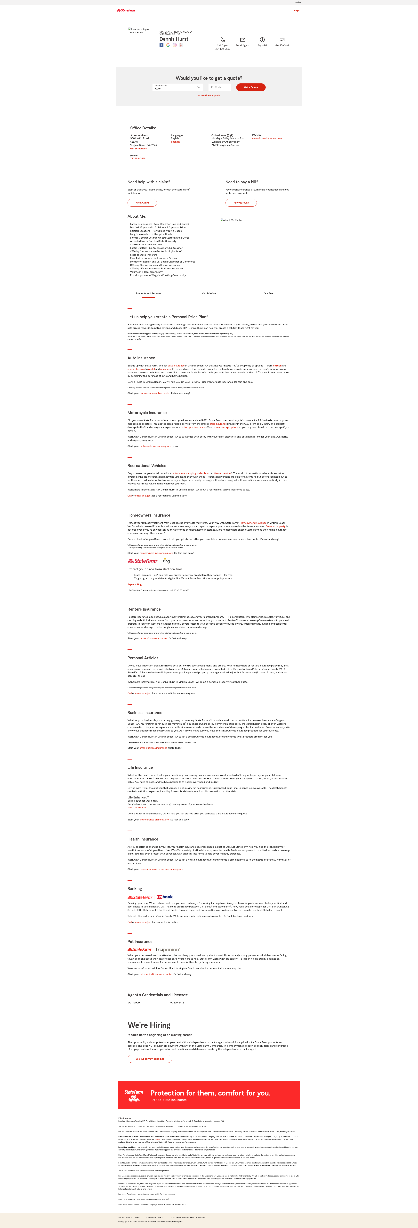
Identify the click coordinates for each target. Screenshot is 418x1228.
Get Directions (138, 148)
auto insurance (176, 365)
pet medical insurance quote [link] (155, 974)
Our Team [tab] (269, 293)
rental (151, 369)
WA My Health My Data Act (129, 1217)
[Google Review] (168, 45)
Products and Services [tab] (148, 293)
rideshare (165, 369)
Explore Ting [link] (135, 584)
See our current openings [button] (150, 1059)
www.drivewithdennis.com (267, 138)
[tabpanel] (209, 143)
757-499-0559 (137, 158)
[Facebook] (161, 45)
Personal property (275, 526)
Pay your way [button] (241, 202)
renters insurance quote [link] (153, 638)
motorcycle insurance (193, 427)
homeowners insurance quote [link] (156, 553)
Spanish (175, 141)
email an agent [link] (143, 495)
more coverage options (225, 427)
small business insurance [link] (153, 748)
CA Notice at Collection (155, 1217)
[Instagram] (175, 45)
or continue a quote (209, 95)
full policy (157, 1139)
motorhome (178, 473)
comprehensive (136, 369)
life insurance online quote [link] (154, 819)
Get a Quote (251, 87)
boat (206, 473)
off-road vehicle (222, 473)
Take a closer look (137, 807)
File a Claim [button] (142, 202)
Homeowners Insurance (253, 523)
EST (230, 135)
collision (277, 365)
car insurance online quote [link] (154, 393)
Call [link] (130, 495)
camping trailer (194, 473)
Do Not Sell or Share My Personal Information (188, 1217)
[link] (242, 48)
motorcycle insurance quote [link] (155, 446)
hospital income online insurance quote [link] (161, 869)
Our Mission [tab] (209, 293)
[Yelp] (181, 45)
